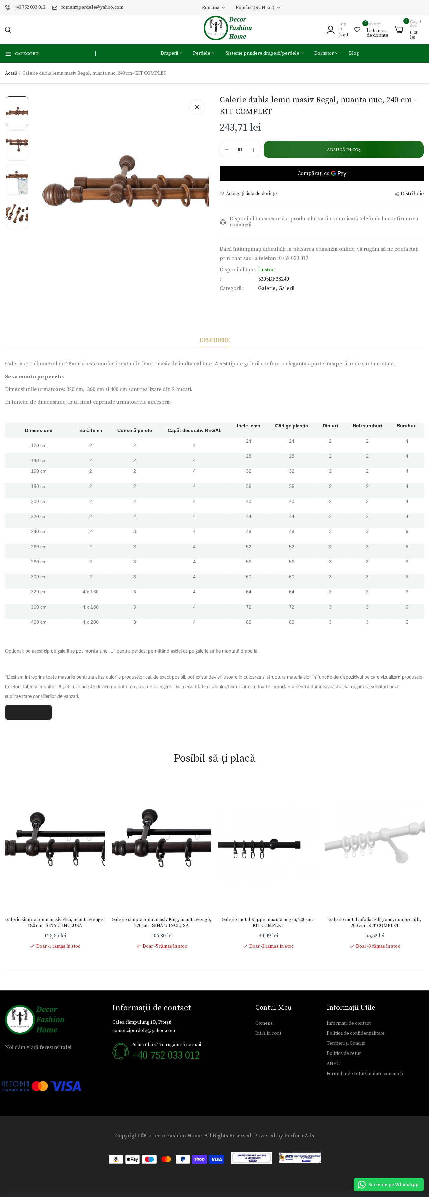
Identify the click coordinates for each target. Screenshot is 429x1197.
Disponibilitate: (238, 270)
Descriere (215, 340)
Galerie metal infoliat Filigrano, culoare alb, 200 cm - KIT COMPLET (374, 923)
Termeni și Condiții (346, 1043)
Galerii (286, 288)
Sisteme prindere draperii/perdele (263, 53)
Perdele (202, 53)
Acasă (11, 73)
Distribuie (412, 193)
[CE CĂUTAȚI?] (8, 30)
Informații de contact (349, 1023)
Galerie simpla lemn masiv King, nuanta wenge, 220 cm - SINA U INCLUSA (161, 923)
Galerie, (268, 288)
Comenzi (264, 1023)
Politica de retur (344, 1053)
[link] (93, 790)
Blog (354, 53)
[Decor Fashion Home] (232, 29)
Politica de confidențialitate (356, 1033)
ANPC (333, 1064)
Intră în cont (268, 1033)
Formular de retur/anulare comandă (365, 1074)
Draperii (170, 53)
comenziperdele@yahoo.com (92, 7)
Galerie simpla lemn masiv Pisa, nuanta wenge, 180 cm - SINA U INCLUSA (55, 923)
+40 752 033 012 (29, 7)
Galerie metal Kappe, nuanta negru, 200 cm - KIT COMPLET (268, 923)
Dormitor (324, 53)
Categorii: (231, 288)
